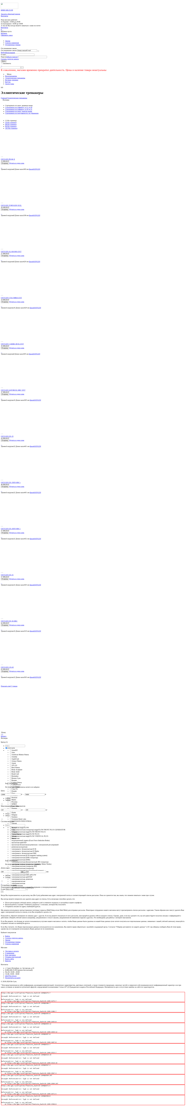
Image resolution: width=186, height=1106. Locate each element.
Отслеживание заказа (9, 50)
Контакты (4, 16)
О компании (9, 953)
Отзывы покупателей (13, 957)
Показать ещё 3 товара (9, 686)
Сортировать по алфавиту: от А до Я (18, 107)
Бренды (8, 961)
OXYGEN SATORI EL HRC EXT (13, 390)
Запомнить (7, 63)
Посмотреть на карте (12, 978)
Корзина (4, 33)
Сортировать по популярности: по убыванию (22, 113)
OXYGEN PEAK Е (8, 159)
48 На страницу (11, 124)
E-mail (3, 55)
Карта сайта (9, 959)
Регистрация (10, 52)
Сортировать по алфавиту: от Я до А (18, 109)
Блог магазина (10, 955)
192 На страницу (11, 128)
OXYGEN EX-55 (7, 575)
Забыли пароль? (12, 57)
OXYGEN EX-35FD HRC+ (11, 482)
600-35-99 (7, 10)
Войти (3, 52)
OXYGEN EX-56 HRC (9, 621)
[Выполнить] (27, 889)
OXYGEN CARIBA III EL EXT (12, 344)
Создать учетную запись (10, 59)
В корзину (5, 163)
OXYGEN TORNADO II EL (11, 205)
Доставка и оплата (12, 951)
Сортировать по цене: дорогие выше (18, 111)
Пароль (3, 57)
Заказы (7, 41)
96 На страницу (11, 126)
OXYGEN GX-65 (7, 667)
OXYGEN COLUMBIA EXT (11, 298)
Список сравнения (12, 43)
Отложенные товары (12, 45)
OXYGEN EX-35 (7, 436)
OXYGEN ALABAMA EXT (11, 252)
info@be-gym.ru (10, 976)
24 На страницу (11, 122)
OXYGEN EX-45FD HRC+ (11, 529)
